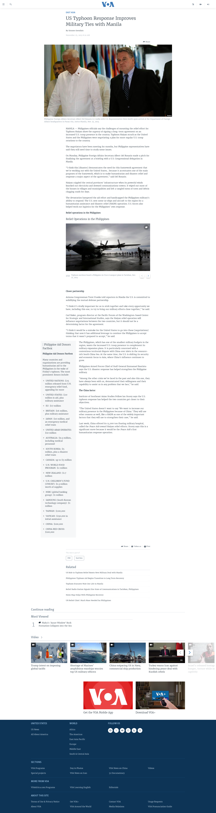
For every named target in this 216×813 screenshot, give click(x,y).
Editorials (113, 787)
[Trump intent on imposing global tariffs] (49, 653)
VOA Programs (38, 768)
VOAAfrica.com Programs (43, 787)
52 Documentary (117, 773)
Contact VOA (115, 801)
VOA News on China (118, 768)
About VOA (36, 806)
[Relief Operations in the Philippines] (108, 247)
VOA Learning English (80, 787)
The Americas (76, 734)
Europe (73, 744)
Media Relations (116, 806)
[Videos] (200, 4)
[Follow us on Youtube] (122, 730)
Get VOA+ (74, 801)
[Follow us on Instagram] (128, 730)
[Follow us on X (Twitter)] (116, 730)
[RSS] (134, 730)
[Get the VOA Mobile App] (108, 695)
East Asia (70, 13)
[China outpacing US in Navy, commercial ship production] (128, 653)
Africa (72, 729)
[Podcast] (140, 730)
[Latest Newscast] (208, 4)
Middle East (75, 749)
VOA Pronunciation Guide (160, 806)
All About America (39, 734)
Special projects (38, 773)
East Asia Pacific (77, 739)
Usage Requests (155, 801)
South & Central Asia (79, 754)
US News (35, 729)
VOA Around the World (80, 806)
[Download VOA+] (160, 695)
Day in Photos (76, 768)
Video (35, 637)
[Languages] (193, 4)
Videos (151, 768)
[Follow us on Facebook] (110, 730)
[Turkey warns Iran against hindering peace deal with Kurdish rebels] (167, 653)
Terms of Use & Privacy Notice (45, 801)
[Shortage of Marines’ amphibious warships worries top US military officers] (88, 653)
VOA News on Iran (78, 773)
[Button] (146, 41)
